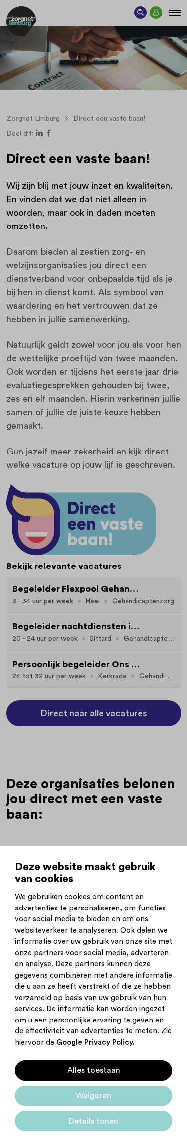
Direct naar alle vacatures (93, 713)
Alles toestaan (93, 1070)
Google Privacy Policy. (95, 1042)
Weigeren (93, 1096)
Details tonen (93, 1121)
